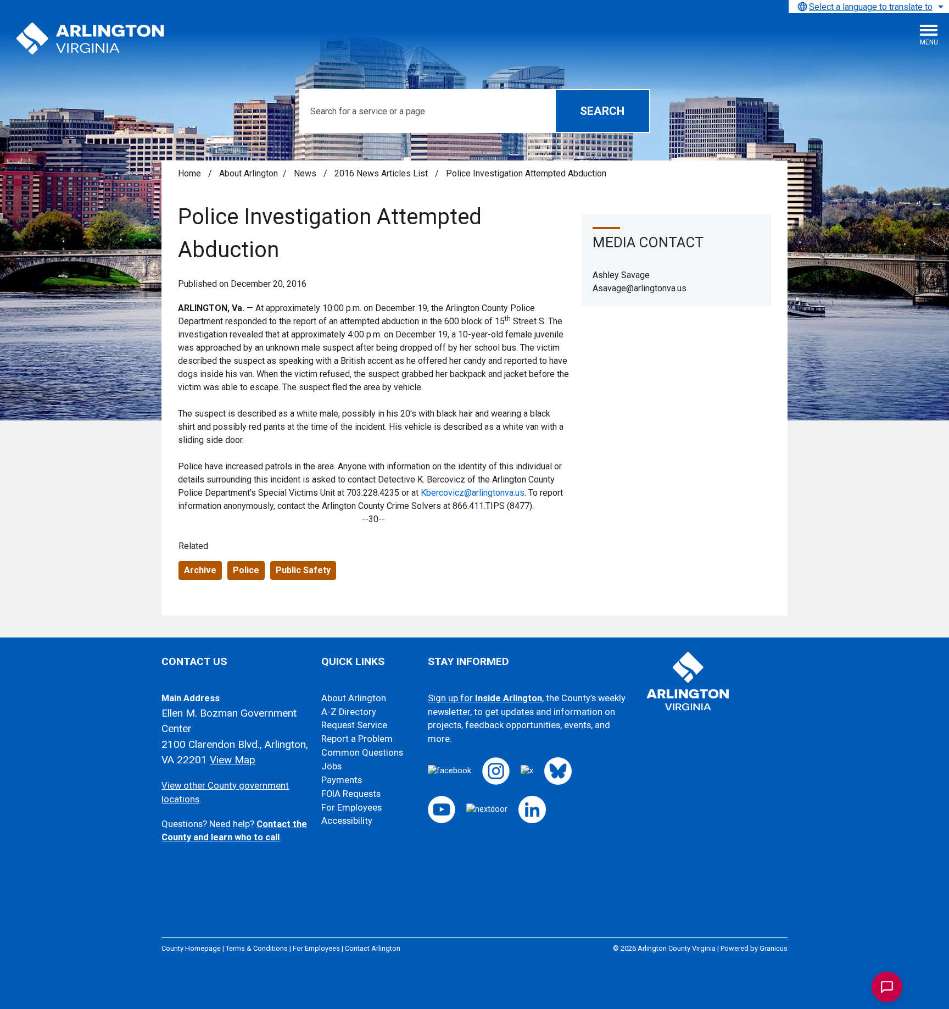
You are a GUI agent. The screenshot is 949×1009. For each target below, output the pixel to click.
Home (189, 173)
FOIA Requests (351, 794)
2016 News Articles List (382, 173)
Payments (341, 780)
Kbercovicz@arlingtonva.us (472, 492)
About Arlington (248, 173)
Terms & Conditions (257, 948)
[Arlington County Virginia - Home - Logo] (90, 39)
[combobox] (869, 6)
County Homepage (191, 948)
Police (246, 570)
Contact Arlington (372, 948)
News (306, 173)
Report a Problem (357, 739)
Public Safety (303, 570)
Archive (200, 570)
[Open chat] (887, 987)
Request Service (354, 725)
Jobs (331, 766)
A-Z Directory (348, 712)
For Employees (351, 807)
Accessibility (346, 821)
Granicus (774, 948)
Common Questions (362, 752)
